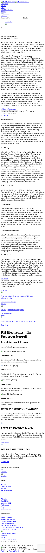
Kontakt (3, 12)
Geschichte (5, 501)
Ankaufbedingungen (8, 519)
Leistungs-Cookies (6, 204)
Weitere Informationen (8, 109)
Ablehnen (22, 111)
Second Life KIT (7, 10)
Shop (2, 8)
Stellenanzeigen (6, 490)
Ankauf (3, 6)
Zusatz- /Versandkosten (9, 521)
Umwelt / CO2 (6, 503)
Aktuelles (4, 499)
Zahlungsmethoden (7, 523)
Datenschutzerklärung (8, 533)
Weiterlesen (5, 443)
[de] (2, 531)
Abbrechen (16, 468)
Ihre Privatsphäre (6, 148)
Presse (3, 507)
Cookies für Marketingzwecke (10, 230)
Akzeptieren (30, 111)
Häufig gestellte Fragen (9, 529)
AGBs (3, 537)
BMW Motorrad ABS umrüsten (12, 527)
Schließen (25, 18)
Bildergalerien (6, 509)
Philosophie (5, 505)
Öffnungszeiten (6, 486)
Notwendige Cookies (7, 119)
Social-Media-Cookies (7, 255)
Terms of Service (14, 551)
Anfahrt (3, 488)
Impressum (4, 535)
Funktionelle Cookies (7, 186)
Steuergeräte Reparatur (9, 525)
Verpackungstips (6, 517)
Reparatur (4, 4)
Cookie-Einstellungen (8, 539)
